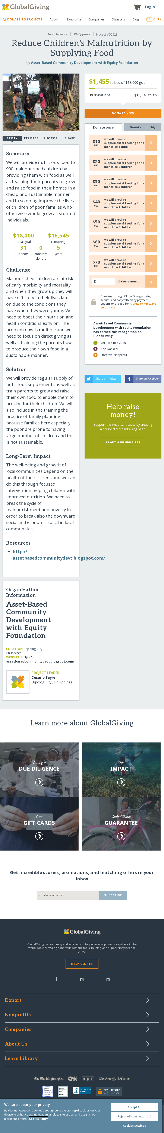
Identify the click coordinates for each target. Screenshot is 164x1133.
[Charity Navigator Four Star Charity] (50, 1091)
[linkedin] (108, 979)
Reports (31, 138)
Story (12, 138)
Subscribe (113, 895)
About (54, 19)
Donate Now (123, 113)
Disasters (118, 19)
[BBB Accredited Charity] (84, 1091)
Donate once (103, 127)
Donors (13, 1000)
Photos (51, 138)
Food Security (57, 34)
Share (70, 138)
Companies (96, 19)
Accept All (134, 1107)
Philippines (82, 34)
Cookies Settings (134, 1125)
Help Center (82, 964)
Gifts (157, 19)
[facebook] (56, 979)
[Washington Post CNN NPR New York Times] (82, 1079)
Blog (135, 19)
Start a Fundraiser (123, 442)
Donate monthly (143, 127)
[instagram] (81, 979)
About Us (16, 1044)
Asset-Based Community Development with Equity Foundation (84, 62)
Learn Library (21, 1059)
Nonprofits (73, 19)
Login (150, 6)
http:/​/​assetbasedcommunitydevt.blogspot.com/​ (40, 659)
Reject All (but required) (134, 1116)
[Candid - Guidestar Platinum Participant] (65, 1091)
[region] (81, 1116)
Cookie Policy (38, 1119)
